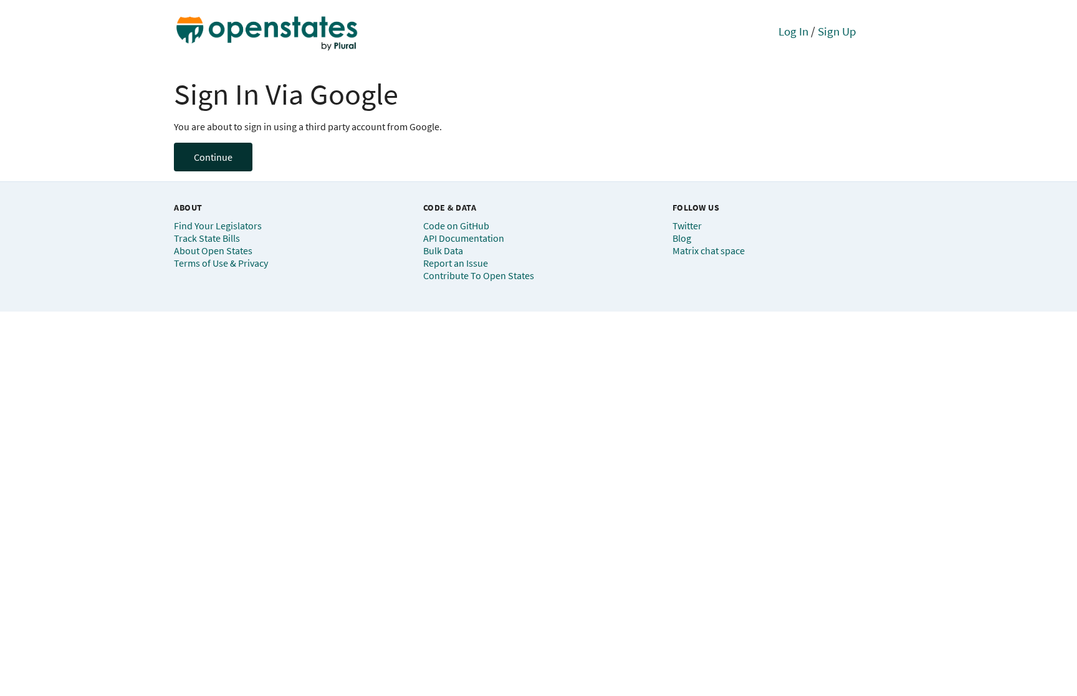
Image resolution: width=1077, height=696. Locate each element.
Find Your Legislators (218, 225)
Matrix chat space (709, 250)
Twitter (687, 225)
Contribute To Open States (478, 275)
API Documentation (463, 238)
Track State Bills (207, 238)
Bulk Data (443, 250)
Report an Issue (455, 263)
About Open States (213, 250)
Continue (213, 157)
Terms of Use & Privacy (221, 263)
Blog (682, 238)
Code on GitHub (456, 225)
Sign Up (837, 31)
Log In (793, 31)
